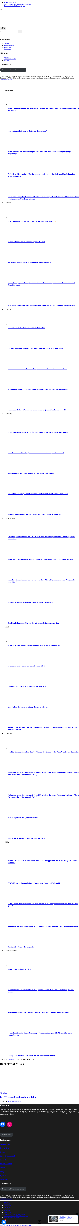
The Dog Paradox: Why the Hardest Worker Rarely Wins (30, 602)
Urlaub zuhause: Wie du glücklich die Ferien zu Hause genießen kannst (36, 453)
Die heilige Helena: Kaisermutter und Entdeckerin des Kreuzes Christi (35, 348)
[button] (14, 1214)
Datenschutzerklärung (6, 80)
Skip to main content (10, 2)
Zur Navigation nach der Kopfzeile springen (17, 4)
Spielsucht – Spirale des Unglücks (21, 947)
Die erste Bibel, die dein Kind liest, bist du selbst (26, 328)
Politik (7, 627)
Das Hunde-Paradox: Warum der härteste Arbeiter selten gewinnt (33, 623)
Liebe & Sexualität (11, 950)
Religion (8, 309)
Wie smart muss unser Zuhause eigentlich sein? (26, 242)
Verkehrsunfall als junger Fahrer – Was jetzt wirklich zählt (31, 473)
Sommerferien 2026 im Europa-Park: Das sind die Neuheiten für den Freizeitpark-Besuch (43, 926)
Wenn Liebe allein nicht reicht (19, 969)
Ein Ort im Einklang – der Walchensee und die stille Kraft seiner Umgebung (38, 494)
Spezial (3, 1175)
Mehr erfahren (6, 1134)
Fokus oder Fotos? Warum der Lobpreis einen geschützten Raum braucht (37, 410)
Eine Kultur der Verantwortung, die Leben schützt (27, 707)
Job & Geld (9, 733)
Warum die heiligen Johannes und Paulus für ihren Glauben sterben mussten (38, 389)
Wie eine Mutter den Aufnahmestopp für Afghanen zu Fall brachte (34, 645)
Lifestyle (8, 202)
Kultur (7, 842)
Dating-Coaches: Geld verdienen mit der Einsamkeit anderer (31, 1055)
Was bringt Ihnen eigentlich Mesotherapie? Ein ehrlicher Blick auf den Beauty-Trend (41, 305)
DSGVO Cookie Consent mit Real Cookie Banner (15, 1225)
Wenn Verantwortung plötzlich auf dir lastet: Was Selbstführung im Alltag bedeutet (40, 559)
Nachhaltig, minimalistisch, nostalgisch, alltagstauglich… (30, 262)
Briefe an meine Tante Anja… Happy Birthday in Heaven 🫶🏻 (32, 221)
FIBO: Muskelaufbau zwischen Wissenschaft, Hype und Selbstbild (34, 883)
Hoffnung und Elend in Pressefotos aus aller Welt (27, 686)
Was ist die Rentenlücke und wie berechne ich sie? (27, 838)
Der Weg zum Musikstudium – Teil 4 (18, 1097)
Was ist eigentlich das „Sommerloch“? (23, 818)
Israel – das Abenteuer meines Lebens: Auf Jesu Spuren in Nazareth (34, 514)
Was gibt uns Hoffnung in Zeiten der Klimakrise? (27, 131)
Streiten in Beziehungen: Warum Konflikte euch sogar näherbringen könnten (38, 1012)
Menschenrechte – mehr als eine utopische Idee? (26, 666)
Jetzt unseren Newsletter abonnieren (13, 70)
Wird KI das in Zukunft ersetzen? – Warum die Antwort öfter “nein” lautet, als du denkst (43, 752)
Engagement (9, 90)
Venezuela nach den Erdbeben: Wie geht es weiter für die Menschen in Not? (37, 369)
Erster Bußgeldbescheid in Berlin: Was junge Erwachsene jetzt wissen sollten (38, 432)
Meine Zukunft (10, 518)
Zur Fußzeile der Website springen (14, 6)
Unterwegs (8, 413)
